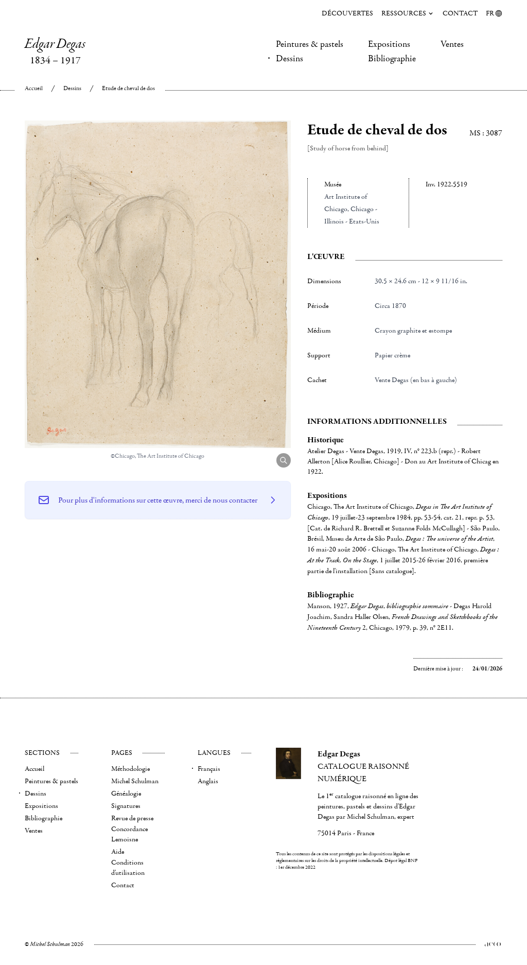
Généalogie (126, 793)
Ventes (452, 44)
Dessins (289, 58)
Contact (460, 13)
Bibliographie (392, 58)
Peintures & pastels (309, 44)
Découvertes (347, 13)
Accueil (34, 88)
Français (209, 768)
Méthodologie (130, 768)
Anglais (208, 781)
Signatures (125, 806)
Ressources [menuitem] (403, 13)
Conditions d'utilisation (128, 867)
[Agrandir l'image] (283, 460)
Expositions (389, 44)
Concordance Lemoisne (129, 834)
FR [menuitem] (490, 13)
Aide (117, 851)
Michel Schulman (135, 781)
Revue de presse (132, 818)
